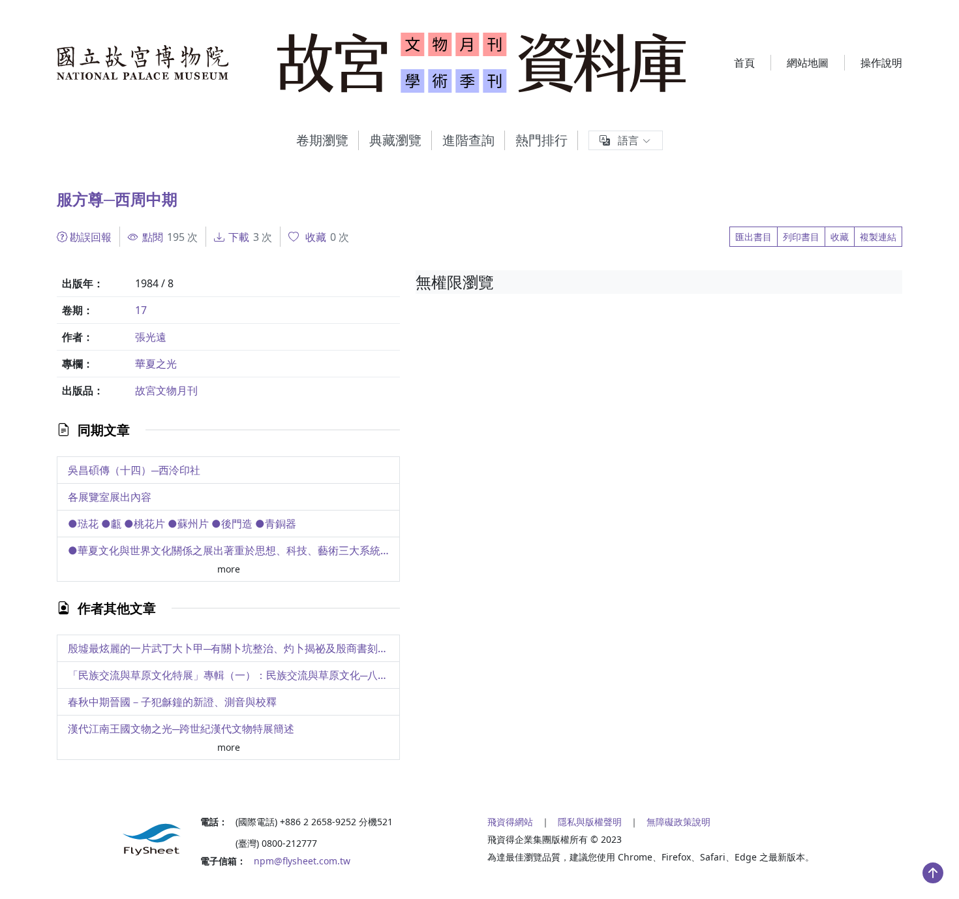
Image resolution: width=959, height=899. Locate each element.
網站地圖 (808, 62)
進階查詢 (468, 140)
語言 (628, 140)
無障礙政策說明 (678, 821)
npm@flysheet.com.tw (302, 861)
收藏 (839, 236)
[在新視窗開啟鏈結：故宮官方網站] (143, 63)
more (228, 569)
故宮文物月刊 (166, 390)
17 (141, 310)
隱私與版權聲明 (590, 821)
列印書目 (801, 236)
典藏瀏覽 (395, 140)
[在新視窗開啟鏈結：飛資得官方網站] (121, 839)
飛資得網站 (510, 821)
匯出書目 (753, 236)
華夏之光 (156, 363)
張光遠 (150, 337)
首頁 (744, 62)
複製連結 (878, 236)
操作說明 (881, 62)
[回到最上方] (932, 872)
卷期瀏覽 (322, 140)
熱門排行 (541, 140)
